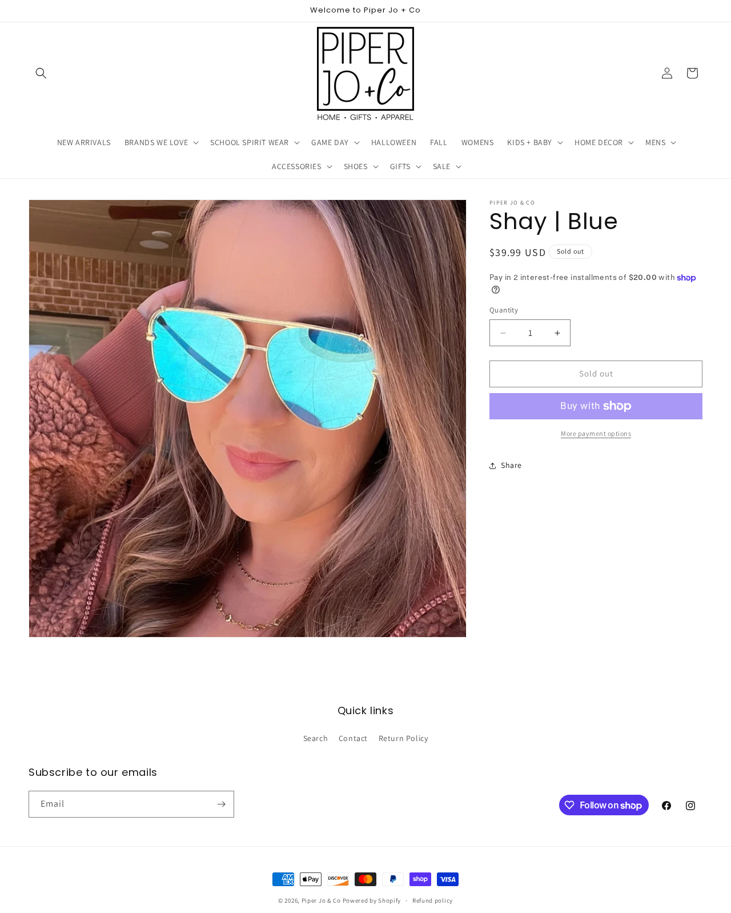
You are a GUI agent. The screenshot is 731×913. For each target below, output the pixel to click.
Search (315, 738)
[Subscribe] (221, 804)
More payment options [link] (596, 433)
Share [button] (511, 465)
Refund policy (432, 900)
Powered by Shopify (372, 900)
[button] (41, 73)
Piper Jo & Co (321, 900)
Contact (353, 738)
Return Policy (403, 738)
